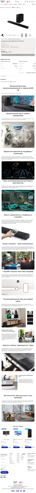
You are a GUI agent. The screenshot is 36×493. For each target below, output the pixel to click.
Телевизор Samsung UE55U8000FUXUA (28, 439)
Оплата (10, 457)
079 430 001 (32, 470)
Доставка (11, 458)
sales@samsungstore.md (31, 455)
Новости (22, 458)
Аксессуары (18, 462)
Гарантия (11, 460)
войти (11, 81)
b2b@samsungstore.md (31, 462)
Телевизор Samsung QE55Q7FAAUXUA (16, 439)
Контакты (11, 459)
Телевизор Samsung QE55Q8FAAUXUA (4, 439)
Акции (2, 4)
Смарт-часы (10, 4)
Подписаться (4, 472)
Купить (5, 447)
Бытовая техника (18, 461)
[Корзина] (32, 1)
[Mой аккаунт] (31, 1)
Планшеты (15, 4)
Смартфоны (5, 4)
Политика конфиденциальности (12, 463)
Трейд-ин (22, 459)
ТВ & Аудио (24, 4)
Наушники (19, 4)
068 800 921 (32, 463)
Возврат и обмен (12, 461)
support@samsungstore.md (32, 469)
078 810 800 (32, 456)
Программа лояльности (22, 457)
